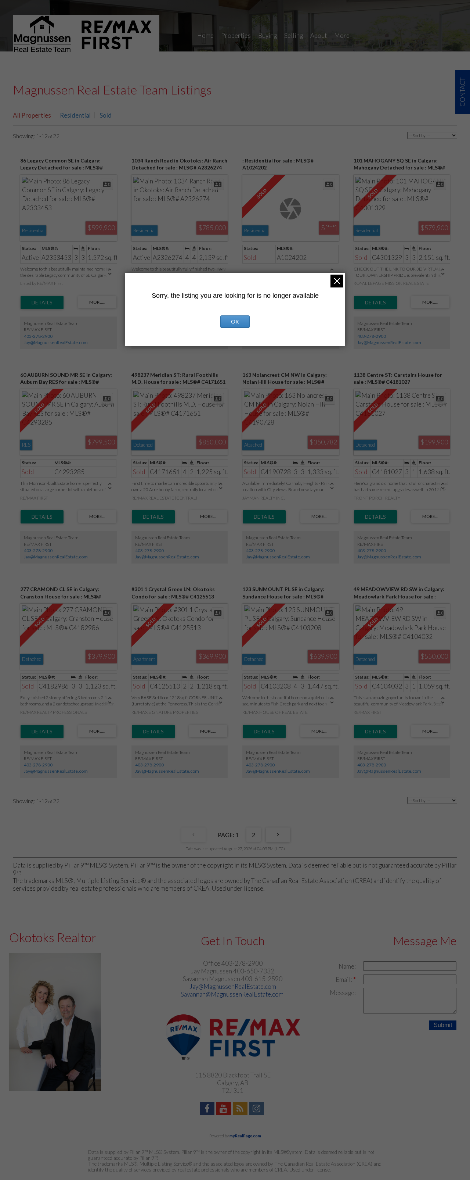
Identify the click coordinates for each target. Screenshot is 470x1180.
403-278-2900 (38, 336)
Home (205, 35)
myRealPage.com (245, 1135)
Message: (343, 993)
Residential (75, 115)
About (318, 35)
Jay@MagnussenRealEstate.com (56, 342)
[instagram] (257, 1109)
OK (235, 321)
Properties (236, 35)
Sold (106, 115)
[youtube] (224, 1109)
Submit (443, 1025)
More (342, 35)
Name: (347, 966)
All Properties (32, 115)
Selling (293, 35)
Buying (267, 35)
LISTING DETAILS (42, 302)
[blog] (241, 1109)
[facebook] (208, 1109)
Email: (344, 979)
